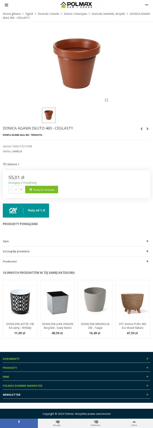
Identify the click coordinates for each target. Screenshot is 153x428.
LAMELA (17, 151)
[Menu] (6, 4)
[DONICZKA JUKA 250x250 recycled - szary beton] (57, 300)
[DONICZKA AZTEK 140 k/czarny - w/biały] (20, 300)
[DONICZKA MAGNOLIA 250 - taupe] (95, 300)
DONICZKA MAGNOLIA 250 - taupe (95, 326)
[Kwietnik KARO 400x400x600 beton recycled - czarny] (141, 129)
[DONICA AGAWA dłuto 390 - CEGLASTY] (147, 129)
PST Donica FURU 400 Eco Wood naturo (132, 326)
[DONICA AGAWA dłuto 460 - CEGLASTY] (106, 100)
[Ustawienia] (146, 4)
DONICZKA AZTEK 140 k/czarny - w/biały (20, 326)
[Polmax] (76, 5)
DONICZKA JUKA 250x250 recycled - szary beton (57, 326)
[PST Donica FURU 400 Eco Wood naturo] (132, 300)
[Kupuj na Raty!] (26, 210)
